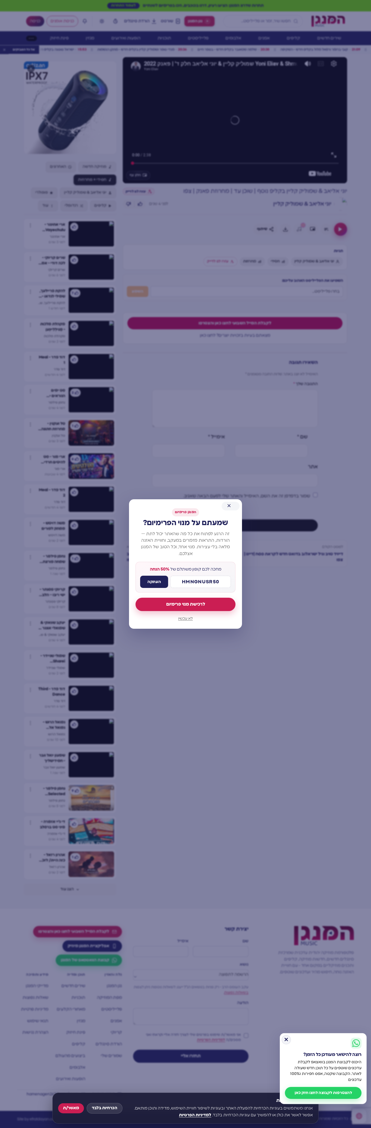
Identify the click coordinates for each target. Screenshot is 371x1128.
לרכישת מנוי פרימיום (185, 604)
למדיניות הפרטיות (195, 1115)
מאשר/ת (71, 1108)
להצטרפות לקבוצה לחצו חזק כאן (323, 1093)
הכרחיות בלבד (104, 1108)
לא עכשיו (185, 619)
